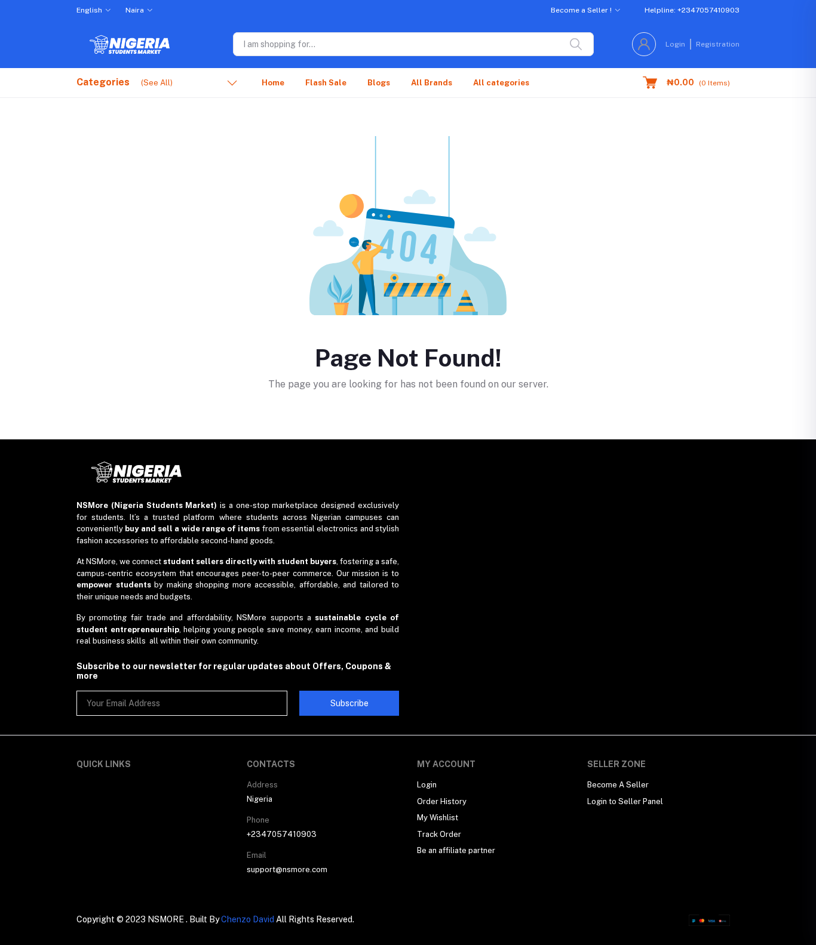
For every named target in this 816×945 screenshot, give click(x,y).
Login (675, 44)
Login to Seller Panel (625, 801)
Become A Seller (618, 784)
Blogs (378, 82)
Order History (442, 801)
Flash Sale (325, 82)
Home (273, 82)
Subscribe (349, 703)
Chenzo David (247, 919)
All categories (501, 82)
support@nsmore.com (287, 869)
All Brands (431, 82)
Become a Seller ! (581, 10)
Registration (718, 44)
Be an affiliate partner (456, 850)
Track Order (439, 834)
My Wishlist (437, 817)
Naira (134, 10)
